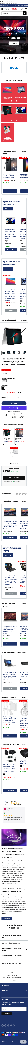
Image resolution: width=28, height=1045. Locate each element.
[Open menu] (2, 9)
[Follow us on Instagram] (8, 1025)
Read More (7, 918)
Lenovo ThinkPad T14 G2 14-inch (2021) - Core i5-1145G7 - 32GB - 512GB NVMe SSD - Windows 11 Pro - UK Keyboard (11, 580)
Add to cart (10, 191)
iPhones (10, 899)
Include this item (8, 444)
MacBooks (4, 899)
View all (24, 603)
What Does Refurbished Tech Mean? (11, 949)
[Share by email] (25, 494)
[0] (25, 9)
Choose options (11, 249)
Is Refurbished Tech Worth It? (11, 963)
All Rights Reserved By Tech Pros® (9, 1041)
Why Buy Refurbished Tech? (10, 943)
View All (24, 151)
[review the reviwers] (4, 813)
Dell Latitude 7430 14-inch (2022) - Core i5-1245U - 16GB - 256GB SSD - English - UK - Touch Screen (10, 630)
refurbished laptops (14, 897)
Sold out (11, 310)
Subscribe (6, 1013)
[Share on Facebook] (17, 494)
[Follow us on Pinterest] (11, 1025)
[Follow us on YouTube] (14, 1025)
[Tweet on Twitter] (23, 494)
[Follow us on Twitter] (5, 1025)
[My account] (22, 9)
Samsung (4, 373)
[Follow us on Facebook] (2, 1025)
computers (22, 899)
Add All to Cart (14, 477)
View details (23, 320)
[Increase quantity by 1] (18, 397)
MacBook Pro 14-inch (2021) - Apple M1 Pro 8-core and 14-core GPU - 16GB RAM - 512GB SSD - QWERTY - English (11, 234)
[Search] (25, 13)
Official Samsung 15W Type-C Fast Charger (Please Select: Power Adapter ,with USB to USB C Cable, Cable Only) (10, 768)
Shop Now (14, 43)
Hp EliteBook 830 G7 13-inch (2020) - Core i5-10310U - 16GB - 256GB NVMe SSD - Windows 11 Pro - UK (9, 676)
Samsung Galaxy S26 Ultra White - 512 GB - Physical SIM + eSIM (9, 175)
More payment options (14, 411)
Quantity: (3, 397)
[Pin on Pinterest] (20, 494)
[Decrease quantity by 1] (9, 397)
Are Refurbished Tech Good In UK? (11, 937)
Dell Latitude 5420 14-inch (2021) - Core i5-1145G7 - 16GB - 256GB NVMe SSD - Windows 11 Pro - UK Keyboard (10, 525)
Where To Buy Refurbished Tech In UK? (11, 957)
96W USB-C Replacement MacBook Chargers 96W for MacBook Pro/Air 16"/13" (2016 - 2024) (10, 719)
